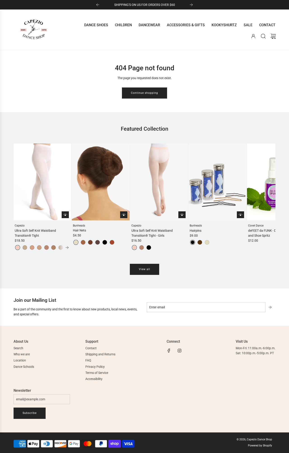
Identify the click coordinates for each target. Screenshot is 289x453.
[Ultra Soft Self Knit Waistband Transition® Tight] (42, 182)
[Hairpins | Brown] (200, 242)
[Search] (263, 36)
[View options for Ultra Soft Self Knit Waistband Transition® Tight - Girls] (182, 214)
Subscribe (30, 413)
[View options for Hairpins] (240, 214)
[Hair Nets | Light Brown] (83, 242)
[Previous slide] (97, 4)
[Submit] (270, 307)
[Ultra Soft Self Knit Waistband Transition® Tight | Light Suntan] (46, 247)
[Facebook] (169, 351)
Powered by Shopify (260, 445)
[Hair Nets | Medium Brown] (90, 242)
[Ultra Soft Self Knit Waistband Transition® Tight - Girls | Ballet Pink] (134, 247)
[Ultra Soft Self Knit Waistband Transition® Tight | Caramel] (39, 247)
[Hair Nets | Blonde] (76, 242)
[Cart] (273, 36)
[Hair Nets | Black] (105, 242)
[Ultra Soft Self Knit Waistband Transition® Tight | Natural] (32, 247)
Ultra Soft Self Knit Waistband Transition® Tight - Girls (152, 233)
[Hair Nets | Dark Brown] (97, 242)
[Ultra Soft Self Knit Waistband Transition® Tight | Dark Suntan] (60, 247)
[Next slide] (191, 4)
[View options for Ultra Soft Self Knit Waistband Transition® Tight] (65, 214)
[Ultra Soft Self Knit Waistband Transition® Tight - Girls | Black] (149, 247)
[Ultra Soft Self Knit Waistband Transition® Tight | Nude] (25, 247)
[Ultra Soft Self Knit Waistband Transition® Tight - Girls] (159, 182)
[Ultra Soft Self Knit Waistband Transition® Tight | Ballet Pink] (17, 247)
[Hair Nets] (100, 182)
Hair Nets (79, 230)
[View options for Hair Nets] (123, 214)
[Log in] (253, 36)
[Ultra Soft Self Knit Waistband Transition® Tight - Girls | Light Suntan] (141, 247)
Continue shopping (144, 92)
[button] (24, 197)
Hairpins (195, 230)
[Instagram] (179, 351)
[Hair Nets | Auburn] (112, 242)
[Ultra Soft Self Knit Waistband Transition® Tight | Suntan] (53, 247)
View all (144, 269)
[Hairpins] (217, 182)
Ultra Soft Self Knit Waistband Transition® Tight (35, 233)
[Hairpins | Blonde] (207, 242)
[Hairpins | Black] (192, 242)
